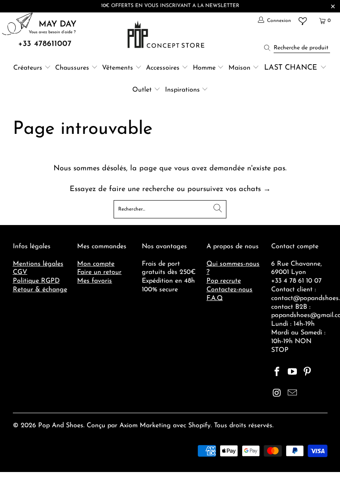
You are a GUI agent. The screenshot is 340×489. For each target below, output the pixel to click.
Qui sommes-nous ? (233, 268)
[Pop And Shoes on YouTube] (292, 372)
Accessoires (163, 68)
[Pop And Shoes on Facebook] (277, 372)
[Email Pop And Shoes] (292, 393)
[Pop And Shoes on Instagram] (277, 393)
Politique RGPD (36, 281)
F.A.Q (214, 298)
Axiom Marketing (145, 425)
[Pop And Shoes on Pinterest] (307, 372)
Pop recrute (223, 281)
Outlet (142, 90)
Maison (239, 68)
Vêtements (117, 68)
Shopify (199, 425)
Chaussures (72, 68)
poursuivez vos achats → (229, 189)
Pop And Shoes (60, 425)
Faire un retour (99, 272)
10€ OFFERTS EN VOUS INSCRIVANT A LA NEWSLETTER (170, 5)
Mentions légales (38, 264)
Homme (204, 68)
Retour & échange (40, 289)
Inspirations (183, 90)
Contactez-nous (229, 289)
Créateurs (27, 68)
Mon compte (95, 264)
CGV (20, 272)
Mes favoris (94, 281)
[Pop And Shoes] (166, 34)
